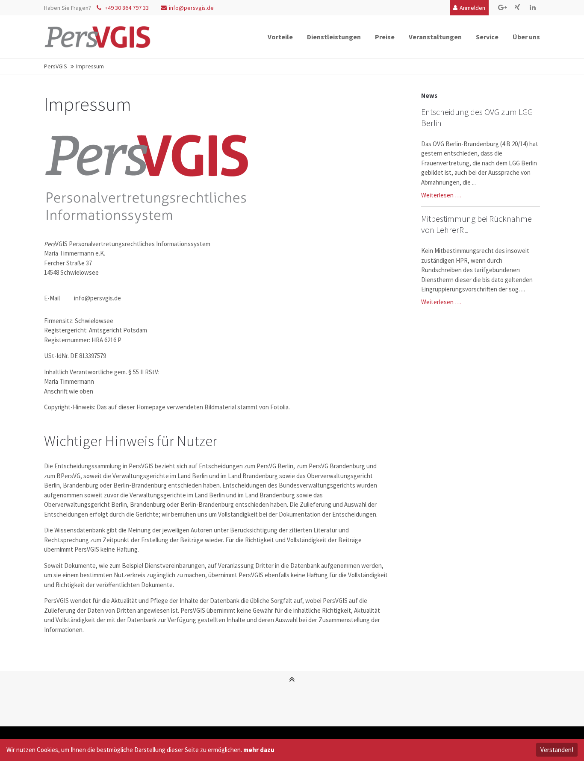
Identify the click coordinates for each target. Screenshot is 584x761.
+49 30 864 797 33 (126, 8)
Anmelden (472, 8)
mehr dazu (258, 750)
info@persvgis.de (191, 8)
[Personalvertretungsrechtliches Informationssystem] (97, 36)
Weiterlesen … (441, 195)
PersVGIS (55, 66)
